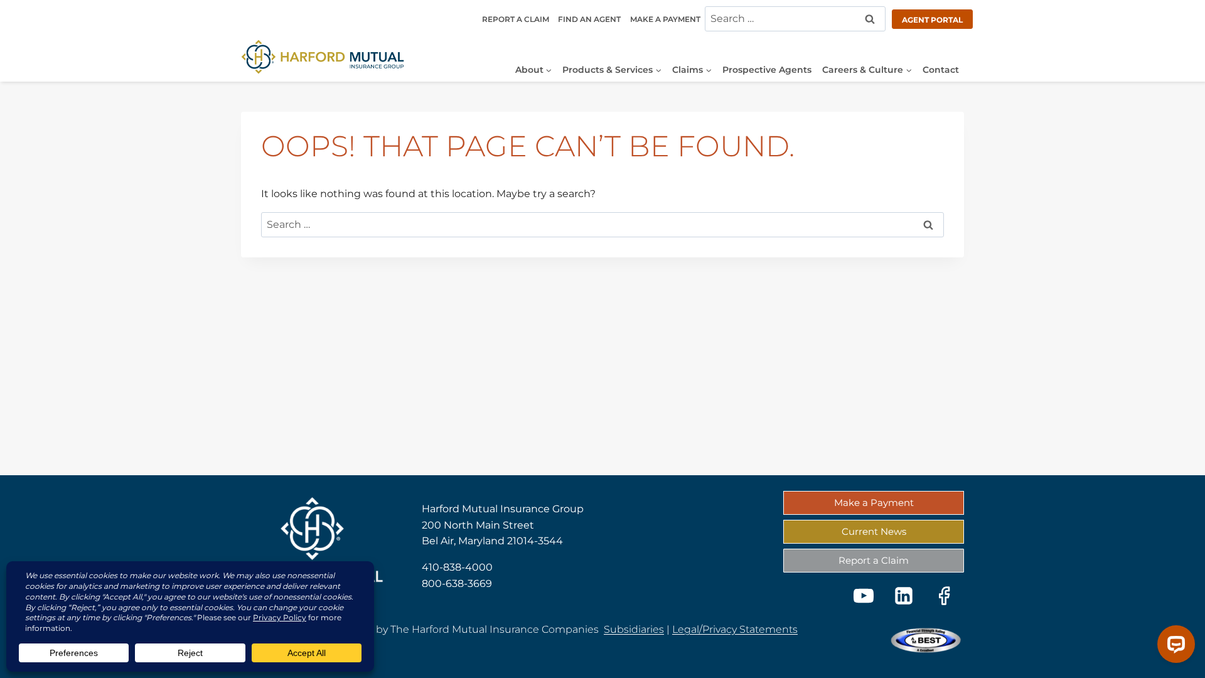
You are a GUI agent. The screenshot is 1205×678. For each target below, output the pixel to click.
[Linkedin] (904, 596)
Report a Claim (515, 19)
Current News (874, 531)
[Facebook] (944, 596)
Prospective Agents (766, 69)
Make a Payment (665, 19)
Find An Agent (589, 19)
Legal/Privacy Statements (735, 629)
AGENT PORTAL (932, 19)
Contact (941, 69)
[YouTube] (864, 596)
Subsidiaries (634, 629)
